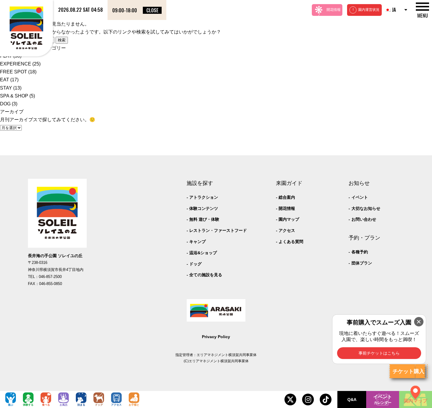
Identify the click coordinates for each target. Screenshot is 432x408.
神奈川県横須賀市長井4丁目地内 (55, 270)
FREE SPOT (13, 71)
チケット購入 (408, 371)
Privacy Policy (216, 336)
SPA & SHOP (14, 95)
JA (394, 9)
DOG (5, 103)
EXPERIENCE (15, 63)
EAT (4, 79)
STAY (6, 87)
